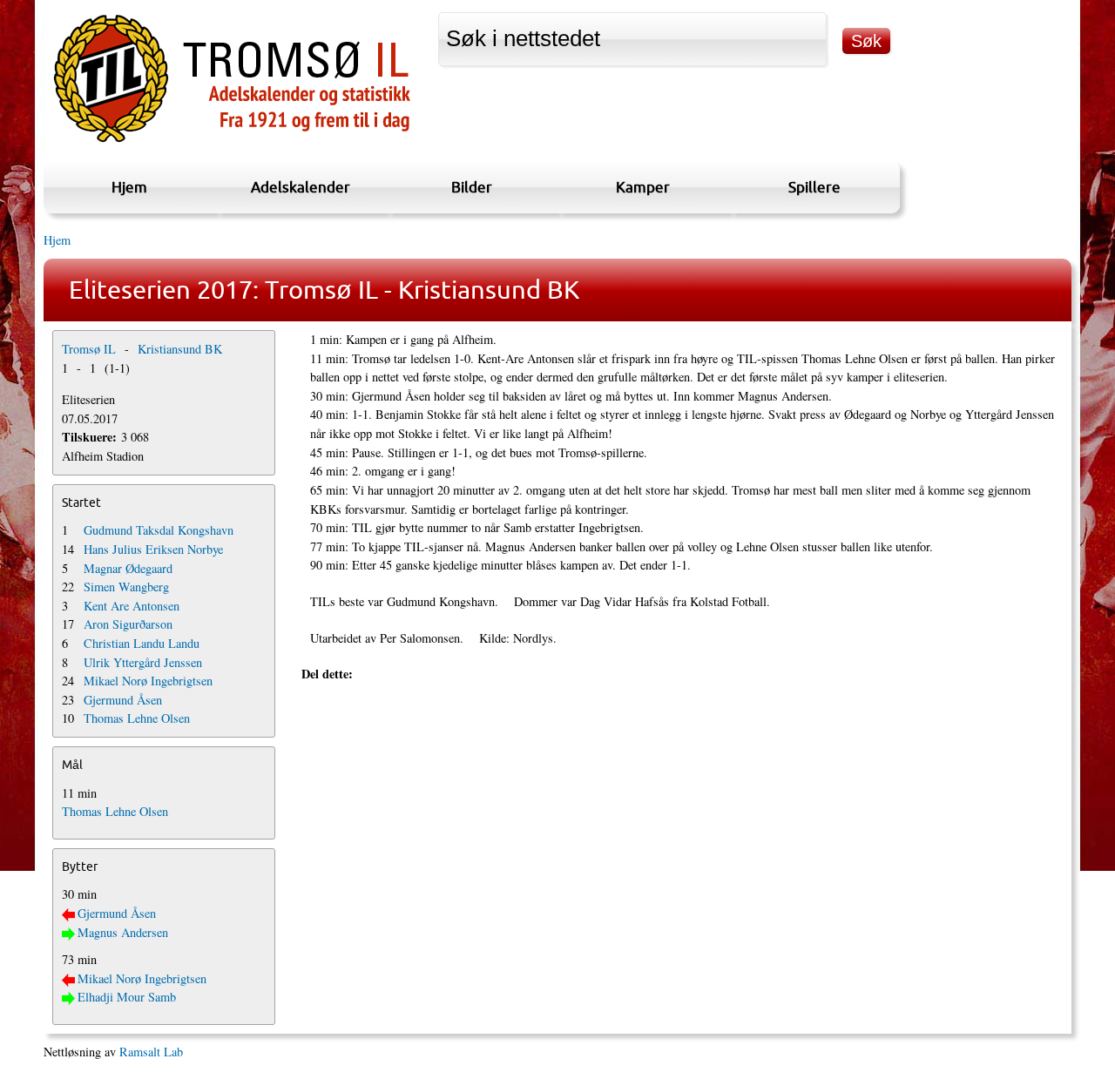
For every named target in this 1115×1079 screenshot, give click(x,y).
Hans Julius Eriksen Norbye (153, 549)
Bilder (471, 187)
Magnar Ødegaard (128, 568)
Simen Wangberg (126, 586)
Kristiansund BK (180, 349)
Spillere (814, 187)
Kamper (643, 187)
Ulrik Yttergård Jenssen (143, 662)
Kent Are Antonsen (131, 605)
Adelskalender (300, 187)
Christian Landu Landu (141, 643)
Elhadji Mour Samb (127, 996)
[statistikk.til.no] (232, 142)
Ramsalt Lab (151, 1051)
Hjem (129, 187)
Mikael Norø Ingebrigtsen (148, 680)
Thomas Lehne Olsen (137, 718)
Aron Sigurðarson (128, 624)
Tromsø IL (89, 349)
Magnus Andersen (123, 932)
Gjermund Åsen (123, 699)
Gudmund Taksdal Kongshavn (158, 530)
